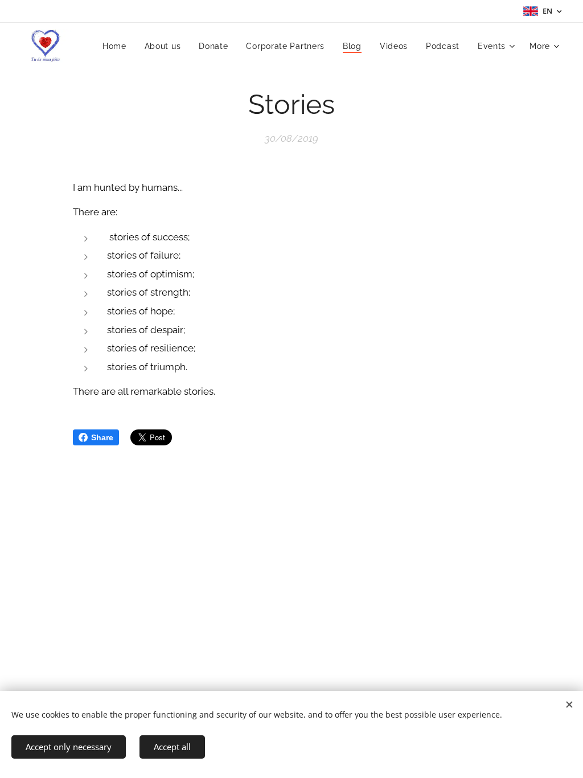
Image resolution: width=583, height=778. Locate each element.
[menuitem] (118, 46)
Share (102, 437)
